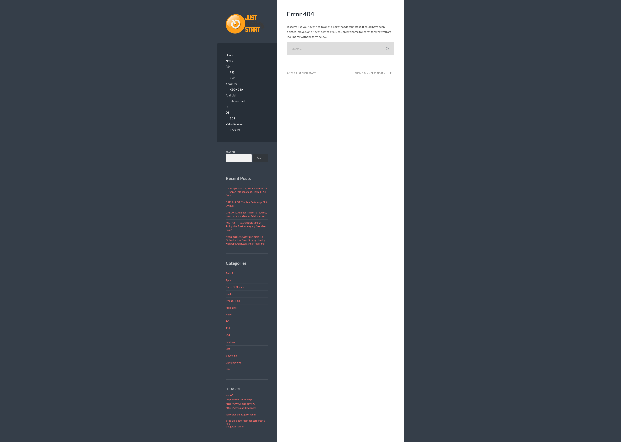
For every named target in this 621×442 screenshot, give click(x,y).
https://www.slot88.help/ (239, 399)
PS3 (232, 72)
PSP (232, 78)
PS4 (228, 66)
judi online (231, 307)
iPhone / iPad (237, 101)
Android (231, 95)
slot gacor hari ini (235, 426)
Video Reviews (234, 124)
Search (230, 152)
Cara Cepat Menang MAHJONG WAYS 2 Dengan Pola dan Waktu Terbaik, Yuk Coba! (246, 192)
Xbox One (232, 84)
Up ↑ (391, 73)
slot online (231, 355)
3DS (232, 118)
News (229, 61)
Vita (228, 369)
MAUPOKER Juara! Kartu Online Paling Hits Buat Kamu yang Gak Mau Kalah (246, 226)
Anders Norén (376, 73)
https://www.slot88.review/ (240, 403)
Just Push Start (306, 73)
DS (227, 112)
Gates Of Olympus (235, 286)
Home (229, 55)
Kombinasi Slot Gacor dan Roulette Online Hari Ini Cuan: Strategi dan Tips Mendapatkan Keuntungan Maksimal (246, 240)
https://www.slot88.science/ (241, 407)
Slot (228, 348)
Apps (228, 280)
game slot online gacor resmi (241, 414)
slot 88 (229, 395)
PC (227, 107)
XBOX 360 (236, 89)
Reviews (235, 130)
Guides (229, 293)
